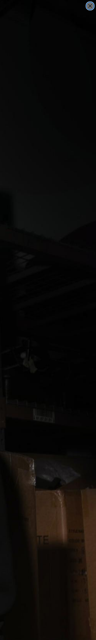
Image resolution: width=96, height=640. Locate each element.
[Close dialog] (90, 6)
